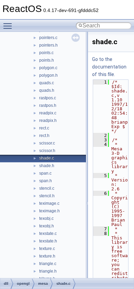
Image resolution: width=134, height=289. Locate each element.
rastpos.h (47, 105)
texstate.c (48, 233)
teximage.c (49, 203)
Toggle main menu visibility (9, 26)
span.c (45, 173)
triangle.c (47, 263)
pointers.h (48, 45)
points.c (46, 52)
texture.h (47, 256)
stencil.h (47, 195)
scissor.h (47, 150)
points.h (46, 60)
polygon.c (48, 67)
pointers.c (48, 37)
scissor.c (47, 143)
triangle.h (48, 271)
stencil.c (46, 188)
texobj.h (46, 226)
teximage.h (49, 211)
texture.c (47, 248)
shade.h (46, 165)
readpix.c (47, 113)
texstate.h (48, 241)
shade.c (46, 158)
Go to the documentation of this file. (109, 66)
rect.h (44, 135)
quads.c (46, 82)
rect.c (44, 128)
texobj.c (46, 218)
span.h (45, 180)
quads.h (46, 90)
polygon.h (48, 75)
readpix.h (48, 120)
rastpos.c (47, 98)
